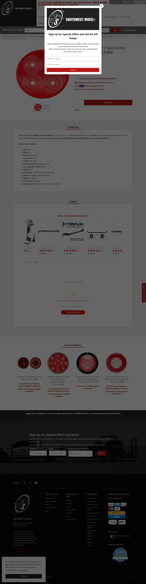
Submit (73, 70)
